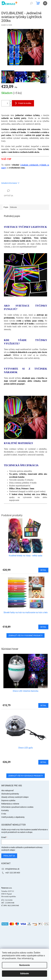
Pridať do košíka (24, 103)
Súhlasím (24, 973)
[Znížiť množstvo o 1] (10, 104)
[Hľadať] (31, 3)
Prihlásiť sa (9, 856)
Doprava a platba (8, 800)
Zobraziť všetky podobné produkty (25, 635)
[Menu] (45, 3)
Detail (43, 705)
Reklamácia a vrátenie (10, 804)
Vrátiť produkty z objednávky (13, 817)
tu (32, 958)
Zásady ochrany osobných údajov (15, 797)
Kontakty (5, 810)
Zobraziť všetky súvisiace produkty (25, 776)
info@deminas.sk (12, 869)
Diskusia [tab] (13, 207)
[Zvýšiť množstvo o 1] (10, 101)
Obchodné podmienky (10, 794)
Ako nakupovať (7, 790)
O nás (3, 814)
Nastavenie (24, 965)
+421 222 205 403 (12, 873)
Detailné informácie (9, 183)
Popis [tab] (6, 207)
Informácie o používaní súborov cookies (17, 807)
